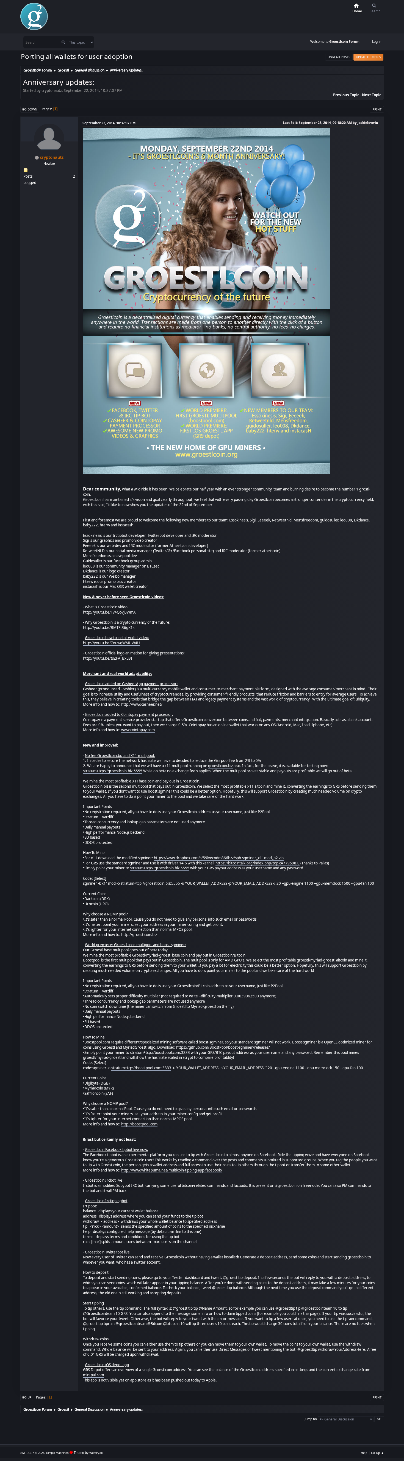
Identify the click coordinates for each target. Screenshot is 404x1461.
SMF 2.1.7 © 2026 (32, 1452)
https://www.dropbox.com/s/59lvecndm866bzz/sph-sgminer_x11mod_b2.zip (219, 857)
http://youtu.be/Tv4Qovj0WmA (109, 612)
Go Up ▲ (377, 1453)
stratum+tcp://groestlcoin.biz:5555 (112, 770)
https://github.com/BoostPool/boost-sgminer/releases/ (223, 1047)
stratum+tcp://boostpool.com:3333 (160, 1052)
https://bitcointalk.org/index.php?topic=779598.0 (257, 863)
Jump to (310, 1418)
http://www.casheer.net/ (141, 704)
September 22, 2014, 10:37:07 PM (108, 123)
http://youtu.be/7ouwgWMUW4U (111, 642)
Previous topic (346, 94)
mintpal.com (93, 1374)
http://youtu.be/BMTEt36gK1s (108, 627)
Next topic (371, 94)
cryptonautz (51, 157)
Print (376, 109)
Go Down (29, 109)
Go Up (27, 1397)
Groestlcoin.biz (110, 755)
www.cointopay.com (138, 729)
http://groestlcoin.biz (139, 934)
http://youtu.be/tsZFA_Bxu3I (107, 658)
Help (364, 1453)
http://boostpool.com (139, 1124)
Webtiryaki (96, 1452)
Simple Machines (57, 1452)
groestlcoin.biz (220, 765)
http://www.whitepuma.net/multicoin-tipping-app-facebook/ (171, 1170)
